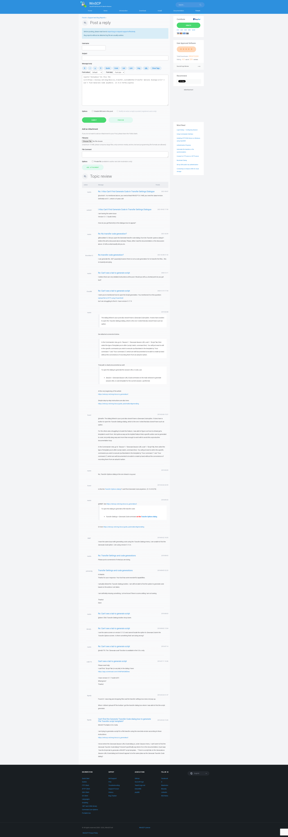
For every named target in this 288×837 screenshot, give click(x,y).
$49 (185, 30)
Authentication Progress (184, 145)
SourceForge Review (183, 66)
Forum (198, 11)
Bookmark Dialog (182, 160)
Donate (188, 25)
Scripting (85, 803)
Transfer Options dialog (113, 489)
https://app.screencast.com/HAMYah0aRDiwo (114, 672)
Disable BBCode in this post (103, 111)
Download (142, 11)
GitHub (137, 778)
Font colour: (86, 72)
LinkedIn (164, 792)
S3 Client (85, 796)
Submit (94, 120)
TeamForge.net (140, 785)
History (110, 792)
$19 (178, 30)
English (196, 773)
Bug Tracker (112, 796)
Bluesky (163, 789)
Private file (113, 161)
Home (90, 11)
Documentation (178, 11)
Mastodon (164, 785)
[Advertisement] (188, 105)
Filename (85, 138)
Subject (84, 53)
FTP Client (85, 785)
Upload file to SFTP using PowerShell (110, 298)
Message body (87, 64)
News (105, 11)
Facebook (164, 778)
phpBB (137, 792)
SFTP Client (86, 789)
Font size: (109, 72)
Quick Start (85, 778)
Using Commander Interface (185, 134)
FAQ (109, 782)
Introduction (123, 11)
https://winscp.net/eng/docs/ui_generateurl (113, 394)
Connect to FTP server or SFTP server (188, 156)
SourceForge (139, 782)
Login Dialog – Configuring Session (187, 130)
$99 (189, 30)
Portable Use (86, 813)
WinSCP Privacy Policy (90, 833)
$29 (182, 30)
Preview (121, 120)
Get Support (112, 778)
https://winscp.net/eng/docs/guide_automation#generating (118, 404)
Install (160, 11)
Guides (84, 782)
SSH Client (85, 792)
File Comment (86, 149)
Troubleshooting (114, 785)
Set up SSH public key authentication (187, 164)
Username (85, 43)
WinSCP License (144, 828)
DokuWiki (138, 789)
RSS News (164, 796)
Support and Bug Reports (96, 18)
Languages (86, 799)
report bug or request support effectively (121, 32)
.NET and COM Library (89, 806)
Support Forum (113, 789)
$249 (193, 30)
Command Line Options (90, 810)
